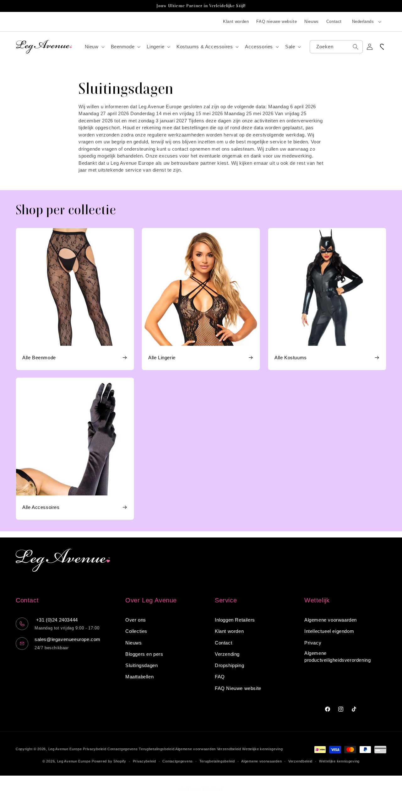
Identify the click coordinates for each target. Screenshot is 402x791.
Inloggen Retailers (235, 620)
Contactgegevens (122, 749)
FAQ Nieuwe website (238, 688)
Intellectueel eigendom (329, 631)
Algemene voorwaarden (330, 620)
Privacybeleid (94, 749)
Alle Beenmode (39, 357)
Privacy (312, 642)
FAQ (220, 677)
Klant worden (236, 21)
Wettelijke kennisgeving (262, 749)
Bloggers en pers (144, 654)
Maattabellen (139, 677)
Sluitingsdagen (141, 665)
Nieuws (311, 21)
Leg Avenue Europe (65, 749)
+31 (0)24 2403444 (56, 620)
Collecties (136, 631)
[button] (94, 47)
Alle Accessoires (41, 507)
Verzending (227, 654)
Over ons (135, 620)
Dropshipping (229, 665)
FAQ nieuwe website (276, 21)
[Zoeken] (355, 46)
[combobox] (336, 46)
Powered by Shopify (109, 761)
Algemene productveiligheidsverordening (337, 656)
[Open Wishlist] (383, 47)
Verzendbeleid (229, 749)
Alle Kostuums (290, 357)
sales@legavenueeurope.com (67, 639)
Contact (334, 21)
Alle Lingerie (162, 357)
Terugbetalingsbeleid (156, 749)
